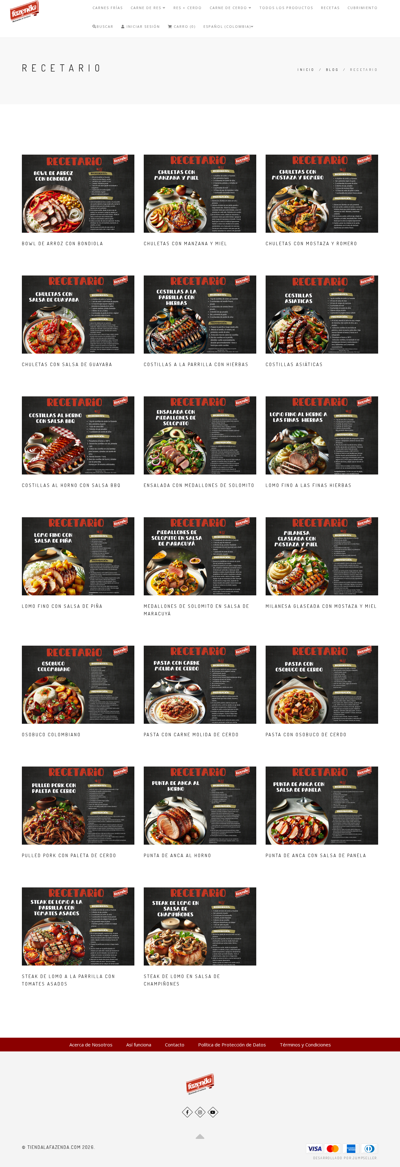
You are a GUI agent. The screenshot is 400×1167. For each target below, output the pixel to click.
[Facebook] (187, 1112)
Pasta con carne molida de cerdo (191, 734)
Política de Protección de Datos (232, 1044)
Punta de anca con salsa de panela (316, 855)
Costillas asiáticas (294, 364)
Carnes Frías (107, 7)
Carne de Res (147, 7)
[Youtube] (213, 1112)
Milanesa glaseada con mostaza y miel (321, 606)
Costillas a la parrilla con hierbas (196, 364)
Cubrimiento (363, 7)
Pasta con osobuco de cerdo (306, 734)
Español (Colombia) (227, 26)
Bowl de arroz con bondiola (62, 243)
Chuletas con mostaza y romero (312, 243)
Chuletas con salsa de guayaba (67, 364)
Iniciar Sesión (142, 26)
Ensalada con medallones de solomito (199, 485)
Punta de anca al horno (178, 855)
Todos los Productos (286, 7)
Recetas (330, 7)
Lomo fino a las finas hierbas (309, 485)
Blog (332, 69)
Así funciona (138, 1044)
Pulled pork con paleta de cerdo (69, 855)
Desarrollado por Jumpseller (345, 1158)
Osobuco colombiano (51, 734)
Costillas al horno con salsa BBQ (71, 485)
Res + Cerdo (187, 7)
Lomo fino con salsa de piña (62, 606)
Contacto (174, 1044)
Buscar (105, 26)
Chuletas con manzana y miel (186, 243)
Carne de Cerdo (229, 7)
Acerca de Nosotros (90, 1044)
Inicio (306, 69)
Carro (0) (184, 26)
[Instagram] (200, 1112)
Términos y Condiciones (305, 1044)
